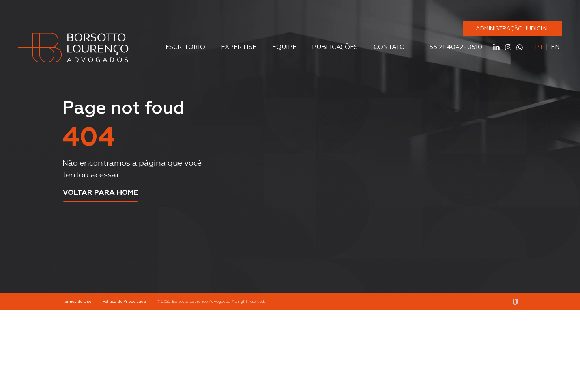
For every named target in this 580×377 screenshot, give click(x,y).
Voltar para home (100, 192)
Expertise (238, 47)
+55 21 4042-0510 (453, 47)
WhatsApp (519, 47)
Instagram (508, 47)
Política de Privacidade (124, 302)
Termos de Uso (76, 302)
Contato (389, 47)
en (555, 47)
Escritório (185, 47)
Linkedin (496, 47)
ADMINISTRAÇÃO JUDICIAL (513, 29)
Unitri (515, 302)
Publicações (335, 47)
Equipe (284, 47)
